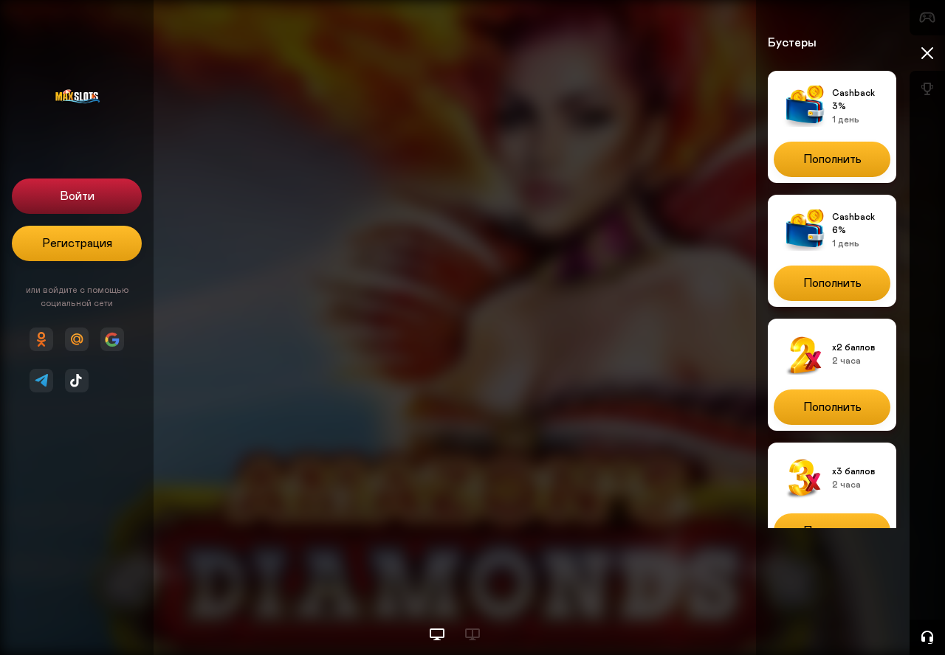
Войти (77, 196)
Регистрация (77, 243)
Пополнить (832, 159)
